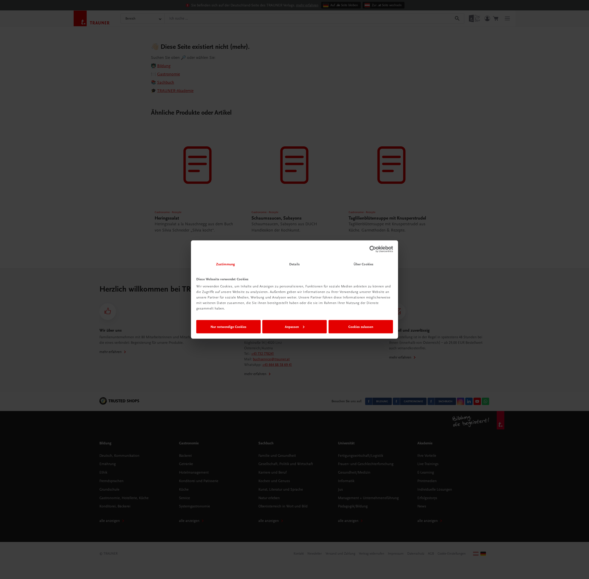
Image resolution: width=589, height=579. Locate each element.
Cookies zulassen (360, 326)
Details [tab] (294, 264)
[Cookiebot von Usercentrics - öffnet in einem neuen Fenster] (373, 249)
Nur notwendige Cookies (228, 326)
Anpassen (292, 326)
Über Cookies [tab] (363, 264)
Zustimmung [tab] (225, 264)
